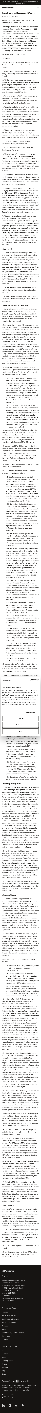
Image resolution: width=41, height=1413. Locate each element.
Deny (20, 731)
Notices (4, 1329)
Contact (5, 1326)
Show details (30, 712)
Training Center (7, 1361)
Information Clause (9, 1316)
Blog (3, 1371)
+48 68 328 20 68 (8, 1301)
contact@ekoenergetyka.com (12, 1298)
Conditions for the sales (10, 1319)
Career (4, 1357)
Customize (19, 725)
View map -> (6, 1296)
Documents (6, 1336)
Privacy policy (7, 1312)
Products (5, 1350)
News (4, 1374)
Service (4, 1364)
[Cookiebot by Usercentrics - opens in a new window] (30, 680)
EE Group (5, 1339)
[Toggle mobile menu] (38, 7)
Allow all (20, 718)
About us (5, 1354)
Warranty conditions (9, 1322)
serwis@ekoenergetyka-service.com (21, 790)
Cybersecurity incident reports (13, 1333)
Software (5, 1367)
